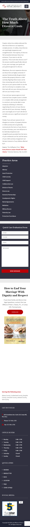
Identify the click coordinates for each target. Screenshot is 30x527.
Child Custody (6, 177)
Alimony (4, 170)
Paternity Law (6, 212)
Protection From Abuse (9, 216)
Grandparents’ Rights (8, 198)
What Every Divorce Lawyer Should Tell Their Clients (14, 149)
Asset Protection (7, 173)
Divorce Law (5, 191)
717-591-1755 (12, 421)
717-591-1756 (11, 425)
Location (6, 480)
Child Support (6, 180)
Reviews (6, 470)
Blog (5, 477)
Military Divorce (6, 209)
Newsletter (7, 473)
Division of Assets (7, 187)
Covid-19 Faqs (7, 488)
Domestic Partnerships (9, 195)
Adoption (5, 166)
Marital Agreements (8, 202)
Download (15, 312)
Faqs (5, 484)
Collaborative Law (7, 184)
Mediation (5, 205)
